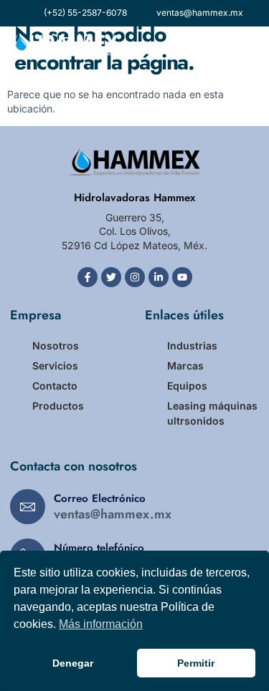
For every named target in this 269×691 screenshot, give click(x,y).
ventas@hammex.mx (112, 514)
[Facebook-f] (87, 277)
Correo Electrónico (100, 498)
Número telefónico (99, 548)
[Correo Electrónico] (27, 506)
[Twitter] (111, 277)
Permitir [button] (195, 663)
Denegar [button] (72, 663)
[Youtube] (182, 277)
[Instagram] (135, 277)
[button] (249, 44)
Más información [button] (101, 624)
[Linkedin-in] (158, 277)
